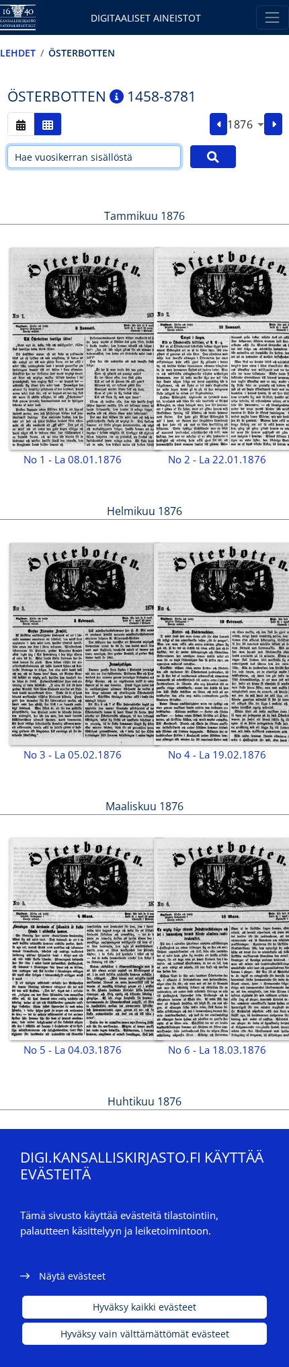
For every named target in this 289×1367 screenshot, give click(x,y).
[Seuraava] (273, 124)
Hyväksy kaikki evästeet (144, 1306)
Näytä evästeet (72, 1276)
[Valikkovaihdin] (272, 17)
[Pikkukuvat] (47, 124)
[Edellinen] (219, 124)
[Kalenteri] (21, 124)
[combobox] (245, 124)
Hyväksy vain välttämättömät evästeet (144, 1333)
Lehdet (18, 52)
